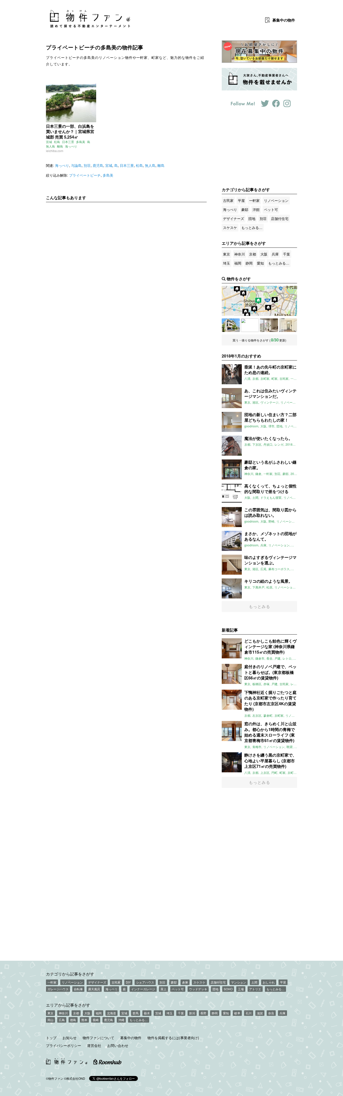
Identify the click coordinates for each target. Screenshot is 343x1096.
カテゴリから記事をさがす (70, 974)
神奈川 (239, 254)
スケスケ (230, 227)
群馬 (136, 1013)
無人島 (50, 146)
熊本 (84, 1020)
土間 (254, 982)
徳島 (73, 1020)
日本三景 (68, 142)
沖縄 (121, 1020)
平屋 (241, 200)
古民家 (228, 200)
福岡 (237, 263)
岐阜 (237, 1013)
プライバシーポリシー (63, 1045)
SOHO (228, 989)
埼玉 (226, 263)
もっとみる (259, 606)
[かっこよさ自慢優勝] (269, 325)
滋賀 (260, 1013)
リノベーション (276, 200)
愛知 (260, 263)
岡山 (50, 1020)
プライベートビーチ (85, 175)
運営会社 (94, 1045)
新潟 (192, 1013)
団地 (251, 218)
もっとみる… (251, 227)
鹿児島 (98, 165)
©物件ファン (54, 1078)
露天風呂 (94, 989)
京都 (252, 254)
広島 (62, 1020)
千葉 (286, 254)
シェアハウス (145, 982)
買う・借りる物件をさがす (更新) (259, 340)
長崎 (96, 1020)
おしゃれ (269, 982)
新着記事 (230, 630)
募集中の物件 (130, 1037)
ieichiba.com (54, 151)
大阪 (263, 254)
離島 (60, 146)
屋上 (163, 989)
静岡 (249, 263)
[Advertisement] (126, 253)
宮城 (49, 142)
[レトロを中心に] (288, 325)
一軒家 (254, 200)
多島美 (80, 142)
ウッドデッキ (198, 989)
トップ (51, 1037)
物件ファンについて (98, 1037)
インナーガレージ (143, 989)
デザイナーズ (233, 218)
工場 (241, 989)
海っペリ (111, 989)
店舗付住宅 (280, 218)
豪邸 (244, 209)
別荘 (87, 165)
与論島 (76, 165)
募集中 (283, 20)
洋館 (256, 209)
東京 (226, 254)
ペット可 (271, 209)
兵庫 (275, 254)
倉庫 (185, 982)
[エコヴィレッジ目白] (231, 325)
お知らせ (70, 1037)
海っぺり (71, 146)
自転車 (78, 989)
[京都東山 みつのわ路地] (250, 325)
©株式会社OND (74, 1078)
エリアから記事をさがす (68, 1005)
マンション (238, 982)
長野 (203, 1013)
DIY (128, 982)
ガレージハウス (58, 989)
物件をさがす (239, 279)
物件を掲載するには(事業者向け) (173, 1037)
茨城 (158, 1013)
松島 (57, 142)
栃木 (147, 1013)
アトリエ (255, 989)
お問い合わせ (117, 1045)
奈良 (271, 1013)
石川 (249, 1013)
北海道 (111, 1013)
